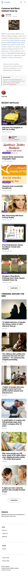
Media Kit (4, 536)
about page (17, 70)
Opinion (4, 211)
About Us (4, 530)
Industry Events (6, 152)
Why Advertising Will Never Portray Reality (12, 216)
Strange (4, 123)
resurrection (18, 57)
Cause (4, 240)
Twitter (4, 548)
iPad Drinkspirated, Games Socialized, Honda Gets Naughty (12, 247)
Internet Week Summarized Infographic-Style (12, 158)
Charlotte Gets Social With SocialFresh (12, 187)
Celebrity (5, 272)
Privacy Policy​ (5, 561)
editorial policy (7, 70)
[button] (25, 2)
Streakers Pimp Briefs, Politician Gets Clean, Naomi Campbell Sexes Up (13, 278)
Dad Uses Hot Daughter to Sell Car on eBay (12, 128)
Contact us (5, 533)
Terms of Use (5, 557)
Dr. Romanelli (9, 53)
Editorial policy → (13, 84)
